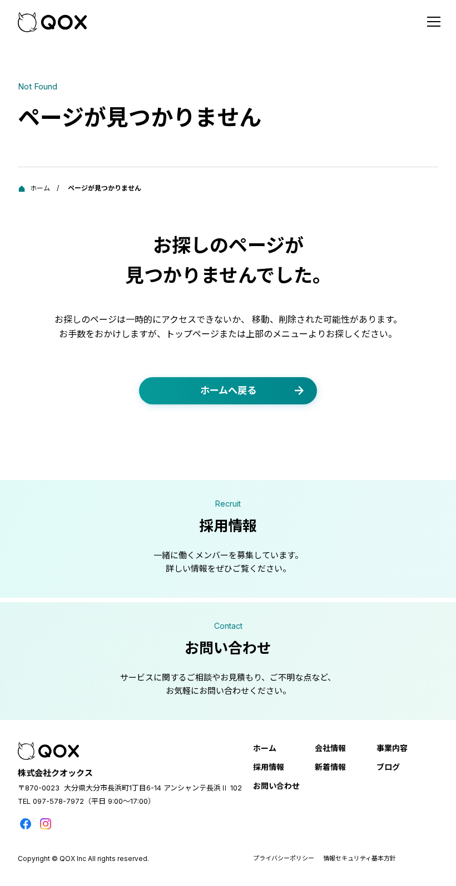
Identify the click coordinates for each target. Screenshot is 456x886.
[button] (434, 22)
